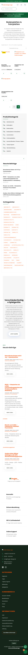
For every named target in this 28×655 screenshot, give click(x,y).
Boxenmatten (15, 227)
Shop (3, 606)
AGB (3, 615)
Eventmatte (15, 229)
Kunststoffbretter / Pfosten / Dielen (15, 141)
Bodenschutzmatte (17, 217)
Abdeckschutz (15, 207)
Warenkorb (5, 601)
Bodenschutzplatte (9, 219)
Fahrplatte (15, 232)
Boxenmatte (7, 227)
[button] (11, 73)
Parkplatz (15, 250)
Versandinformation (7, 623)
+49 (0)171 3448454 (9, 1)
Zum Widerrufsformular (9, 632)
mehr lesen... (10, 374)
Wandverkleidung (11, 147)
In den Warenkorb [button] (7, 73)
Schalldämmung (7, 257)
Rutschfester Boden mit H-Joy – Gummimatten (13, 356)
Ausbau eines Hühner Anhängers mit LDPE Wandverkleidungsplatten (13, 455)
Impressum (5, 618)
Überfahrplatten (8, 267)
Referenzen (15, 255)
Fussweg (6, 242)
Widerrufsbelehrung (7, 626)
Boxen (17, 224)
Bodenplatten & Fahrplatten (13, 131)
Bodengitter (9, 125)
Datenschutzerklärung (8, 620)
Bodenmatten (10, 128)
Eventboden (7, 229)
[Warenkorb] (24, 4)
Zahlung (4, 628)
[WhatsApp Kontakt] (25, 647)
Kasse (3, 604)
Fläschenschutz (7, 240)
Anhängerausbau (8, 209)
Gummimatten (10, 135)
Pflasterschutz (13, 252)
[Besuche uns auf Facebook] (3, 567)
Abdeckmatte (7, 207)
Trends (17, 260)
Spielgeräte (5, 587)
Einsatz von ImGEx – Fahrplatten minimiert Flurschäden (12, 426)
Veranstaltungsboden (9, 262)
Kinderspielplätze (11, 138)
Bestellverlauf (5, 598)
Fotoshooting (17, 240)
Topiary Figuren (10, 144)
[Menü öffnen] (21, 4)
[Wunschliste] (17, 4)
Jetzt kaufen (17, 15)
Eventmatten (7, 232)
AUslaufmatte (17, 209)
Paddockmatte (13, 247)
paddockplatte (7, 250)
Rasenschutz (7, 255)
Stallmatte (16, 257)
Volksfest (19, 262)
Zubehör (9, 151)
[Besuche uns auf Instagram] (6, 567)
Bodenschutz (7, 217)
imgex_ (14, 478)
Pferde (5, 252)
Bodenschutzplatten (9, 222)
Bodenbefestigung (15, 214)
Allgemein (4, 576)
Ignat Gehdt (10, 359)
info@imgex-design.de (18, 1)
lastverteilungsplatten (18, 245)
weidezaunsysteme (19, 265)
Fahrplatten (7, 234)
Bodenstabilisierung (8, 224)
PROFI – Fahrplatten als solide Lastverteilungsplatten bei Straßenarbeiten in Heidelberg (11, 178)
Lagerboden (7, 245)
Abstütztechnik (10, 122)
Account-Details (6, 595)
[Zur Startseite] (7, 5)
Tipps (12, 260)
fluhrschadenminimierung (10, 237)
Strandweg (6, 260)
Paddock (6, 247)
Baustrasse (6, 214)
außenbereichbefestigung (10, 212)
